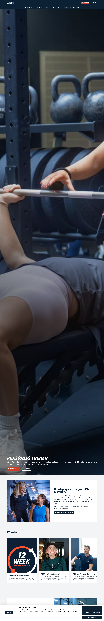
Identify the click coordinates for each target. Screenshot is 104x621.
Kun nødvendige (92, 617)
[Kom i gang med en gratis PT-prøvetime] (28, 501)
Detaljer (20, 617)
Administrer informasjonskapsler (92, 612)
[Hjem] (10, 3)
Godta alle (92, 608)
